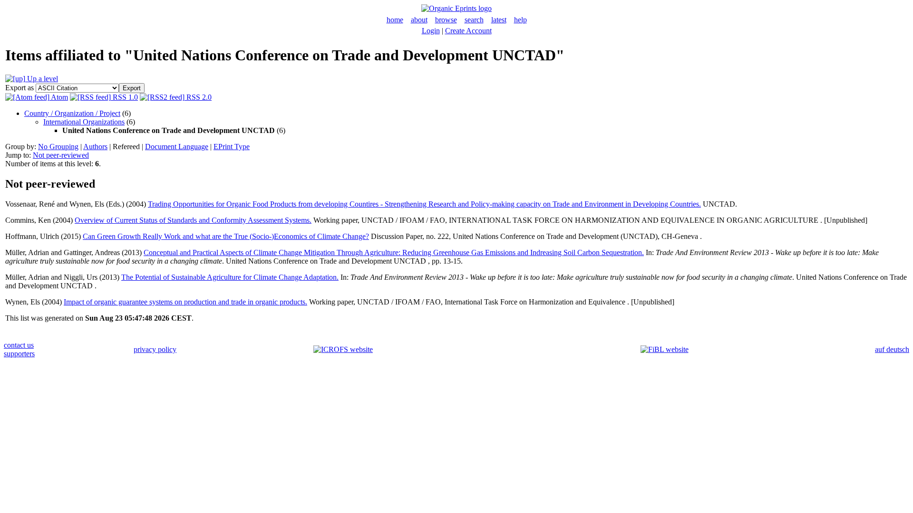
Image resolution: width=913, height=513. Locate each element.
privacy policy (155, 349)
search (474, 20)
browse (446, 20)
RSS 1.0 (124, 97)
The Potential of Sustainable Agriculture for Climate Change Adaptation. (230, 277)
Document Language (176, 146)
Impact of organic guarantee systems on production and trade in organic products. (185, 302)
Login (431, 31)
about (419, 20)
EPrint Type (232, 146)
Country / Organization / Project (72, 113)
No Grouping (58, 146)
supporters (19, 354)
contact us (19, 345)
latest (498, 20)
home (395, 20)
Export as (19, 88)
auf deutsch (892, 349)
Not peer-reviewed (61, 155)
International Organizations (84, 122)
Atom (58, 97)
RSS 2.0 (198, 97)
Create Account (468, 31)
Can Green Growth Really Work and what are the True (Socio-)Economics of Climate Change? (226, 236)
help (520, 20)
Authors (95, 146)
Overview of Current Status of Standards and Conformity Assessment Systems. (193, 220)
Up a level (41, 79)
